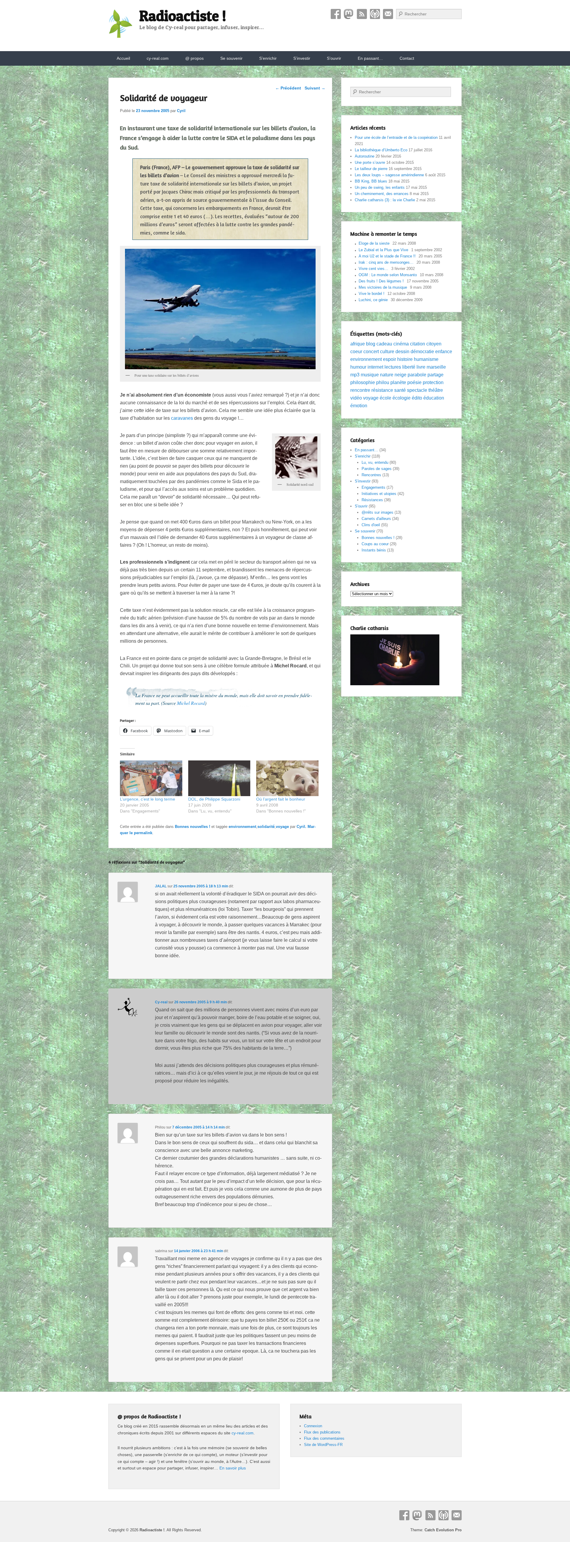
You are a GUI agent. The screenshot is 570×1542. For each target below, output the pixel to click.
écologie (401, 397)
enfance (443, 351)
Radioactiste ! (182, 16)
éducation (433, 397)
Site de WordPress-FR (323, 1444)
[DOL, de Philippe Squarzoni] (219, 778)
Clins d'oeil (371, 525)
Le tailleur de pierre (371, 168)
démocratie (422, 351)
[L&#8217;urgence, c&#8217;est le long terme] (151, 778)
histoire (405, 359)
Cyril (181, 111)
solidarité (266, 826)
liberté (408, 367)
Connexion (313, 1426)
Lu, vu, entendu (375, 462)
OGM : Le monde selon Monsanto (388, 275)
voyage (282, 826)
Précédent (288, 88)
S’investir (301, 58)
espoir (389, 359)
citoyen (433, 343)
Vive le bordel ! (371, 293)
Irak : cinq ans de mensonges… (386, 262)
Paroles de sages (377, 468)
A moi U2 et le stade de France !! (387, 256)
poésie (414, 382)
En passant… (370, 58)
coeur (356, 351)
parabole (417, 374)
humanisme (426, 359)
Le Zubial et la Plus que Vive (383, 250)
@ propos (194, 58)
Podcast (375, 14)
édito (417, 397)
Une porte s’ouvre (370, 162)
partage (436, 374)
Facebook (336, 14)
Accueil (123, 58)
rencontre (360, 390)
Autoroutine (364, 156)
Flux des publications (322, 1432)
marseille (436, 367)
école (385, 397)
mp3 (355, 374)
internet (375, 367)
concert (371, 351)
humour (358, 367)
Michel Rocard (191, 703)
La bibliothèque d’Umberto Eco (381, 150)
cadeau (384, 343)
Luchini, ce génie (373, 300)
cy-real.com (158, 58)
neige (400, 374)
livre (421, 367)
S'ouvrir (361, 506)
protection (433, 382)
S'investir (362, 481)
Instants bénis (374, 550)
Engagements (373, 487)
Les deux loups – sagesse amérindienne (389, 175)
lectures (392, 367)
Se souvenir (231, 58)
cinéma (401, 343)
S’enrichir (268, 58)
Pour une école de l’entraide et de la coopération (396, 137)
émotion (358, 405)
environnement (242, 826)
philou (382, 382)
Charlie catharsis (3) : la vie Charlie (385, 200)
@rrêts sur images (377, 512)
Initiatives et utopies (379, 493)
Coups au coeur (375, 544)
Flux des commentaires (324, 1438)
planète (398, 382)
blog (370, 343)
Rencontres (371, 475)
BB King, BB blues (371, 181)
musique (370, 374)
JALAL (161, 886)
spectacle (417, 390)
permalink (143, 833)
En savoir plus (232, 1468)
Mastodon (349, 14)
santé (400, 390)
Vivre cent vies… (373, 268)
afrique (357, 343)
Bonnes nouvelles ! (192, 826)
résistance (382, 390)
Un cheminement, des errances (381, 193)
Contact (388, 14)
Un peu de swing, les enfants (380, 187)
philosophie (362, 382)
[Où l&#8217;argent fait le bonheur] (287, 778)
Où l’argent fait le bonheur (280, 799)
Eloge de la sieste (374, 243)
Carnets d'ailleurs (376, 518)
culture (387, 351)
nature (386, 374)
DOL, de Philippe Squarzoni (214, 799)
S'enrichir (362, 456)
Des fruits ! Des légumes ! (381, 281)
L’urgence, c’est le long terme (147, 799)
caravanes (182, 418)
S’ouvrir (334, 58)
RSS (362, 14)
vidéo (356, 397)
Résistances (372, 500)
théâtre (435, 390)
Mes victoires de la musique (383, 287)
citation (417, 343)
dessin (402, 351)
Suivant (315, 88)
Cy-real (161, 1002)
